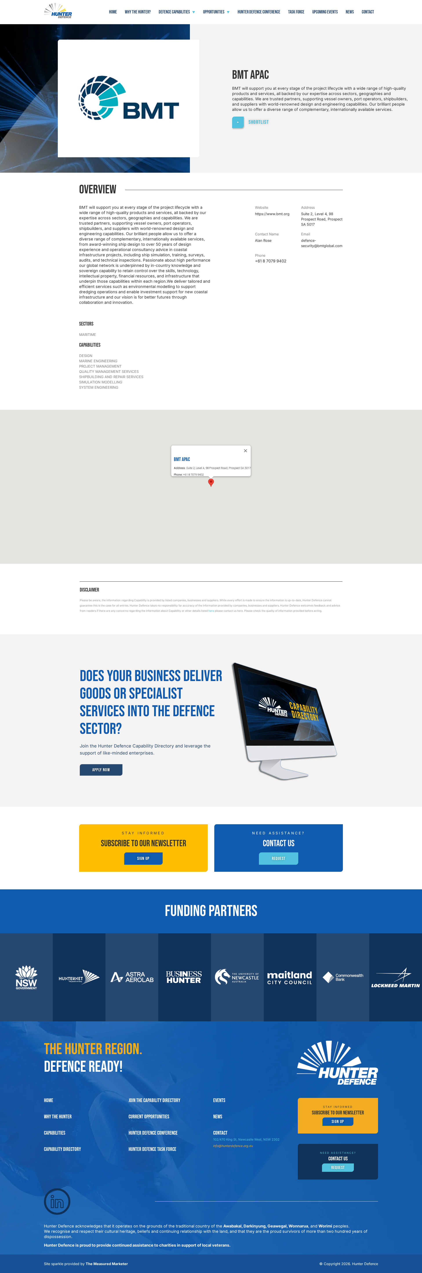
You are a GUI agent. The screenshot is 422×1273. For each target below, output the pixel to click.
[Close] (245, 450)
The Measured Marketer (107, 1264)
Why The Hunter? (138, 12)
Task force (296, 12)
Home (113, 12)
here (211, 610)
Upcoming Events (325, 12)
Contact (368, 12)
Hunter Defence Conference (259, 12)
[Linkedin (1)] (57, 1201)
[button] (211, 483)
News (350, 12)
